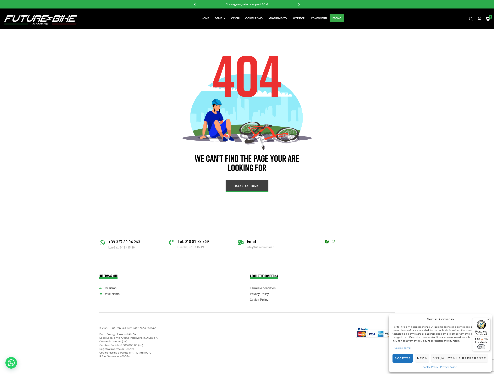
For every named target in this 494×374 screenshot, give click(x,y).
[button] (220, 18)
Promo (336, 18)
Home (205, 18)
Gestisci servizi (402, 347)
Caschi (235, 18)
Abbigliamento (277, 18)
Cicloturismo (254, 18)
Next (299, 4)
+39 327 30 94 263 (124, 242)
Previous (195, 4)
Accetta (403, 358)
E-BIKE (218, 18)
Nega (422, 358)
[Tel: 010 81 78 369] (171, 242)
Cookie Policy (430, 367)
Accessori (299, 18)
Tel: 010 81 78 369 (193, 241)
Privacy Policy (448, 367)
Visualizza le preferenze (459, 358)
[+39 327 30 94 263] (102, 243)
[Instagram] (334, 241)
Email (251, 241)
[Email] (241, 242)
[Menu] (488, 320)
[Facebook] (327, 241)
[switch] (481, 346)
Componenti (319, 18)
